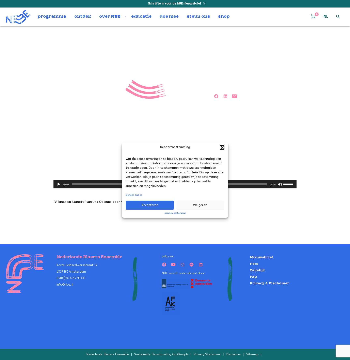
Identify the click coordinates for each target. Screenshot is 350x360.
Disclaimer (233, 354)
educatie (141, 16)
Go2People (180, 354)
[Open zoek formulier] (338, 17)
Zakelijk (257, 270)
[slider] (289, 184)
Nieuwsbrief (261, 257)
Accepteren (150, 205)
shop (224, 16)
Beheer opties (134, 195)
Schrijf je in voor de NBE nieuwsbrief (175, 3)
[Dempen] (280, 184)
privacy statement (175, 213)
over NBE (110, 16)
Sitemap (252, 354)
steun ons (198, 16)
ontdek (82, 16)
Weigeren (200, 205)
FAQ (253, 276)
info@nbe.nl (65, 284)
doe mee (169, 16)
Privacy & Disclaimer (269, 283)
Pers (254, 263)
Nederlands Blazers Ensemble (107, 354)
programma (52, 16)
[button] (222, 147)
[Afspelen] (59, 184)
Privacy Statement (207, 354)
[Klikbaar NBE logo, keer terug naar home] (18, 17)
